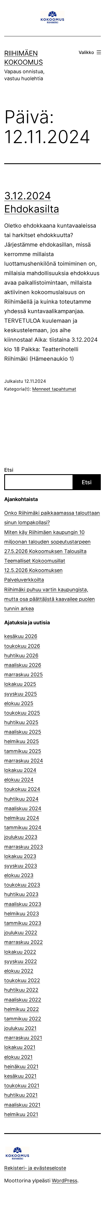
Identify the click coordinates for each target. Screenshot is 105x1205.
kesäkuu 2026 (20, 636)
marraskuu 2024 (23, 761)
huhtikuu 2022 (21, 990)
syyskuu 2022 (20, 961)
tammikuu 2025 (22, 751)
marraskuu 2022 (23, 942)
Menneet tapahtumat (54, 389)
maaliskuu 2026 (22, 665)
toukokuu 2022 (22, 980)
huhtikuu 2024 (21, 799)
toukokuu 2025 (22, 713)
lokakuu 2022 (20, 952)
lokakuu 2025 (20, 684)
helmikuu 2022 (21, 1009)
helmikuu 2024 (21, 818)
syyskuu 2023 (20, 866)
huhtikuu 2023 (21, 894)
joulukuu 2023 (20, 837)
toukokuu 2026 (22, 646)
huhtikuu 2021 (21, 1095)
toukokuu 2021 (21, 1085)
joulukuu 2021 (20, 1028)
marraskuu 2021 (23, 1038)
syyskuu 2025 (20, 694)
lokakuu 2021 (19, 1047)
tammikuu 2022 (22, 1019)
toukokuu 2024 (22, 789)
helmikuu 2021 (21, 1114)
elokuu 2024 (19, 780)
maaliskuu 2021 (22, 1105)
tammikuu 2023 (22, 923)
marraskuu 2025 (23, 674)
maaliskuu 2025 (22, 732)
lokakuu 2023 (20, 856)
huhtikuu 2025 (21, 722)
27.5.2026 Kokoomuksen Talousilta (45, 551)
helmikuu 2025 (21, 741)
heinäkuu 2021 (21, 1066)
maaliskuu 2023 (22, 904)
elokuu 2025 (18, 703)
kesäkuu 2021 (20, 1076)
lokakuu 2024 (20, 770)
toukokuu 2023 (22, 885)
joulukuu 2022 (20, 932)
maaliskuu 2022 (22, 1000)
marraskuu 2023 (23, 847)
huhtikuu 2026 (21, 655)
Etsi (8, 470)
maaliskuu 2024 (22, 808)
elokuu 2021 (18, 1057)
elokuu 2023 (18, 875)
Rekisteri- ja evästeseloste (35, 1168)
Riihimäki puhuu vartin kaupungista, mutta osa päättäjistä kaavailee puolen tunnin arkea (49, 599)
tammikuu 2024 (22, 827)
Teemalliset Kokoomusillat (34, 561)
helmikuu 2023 (21, 913)
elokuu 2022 (18, 971)
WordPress (64, 1180)
